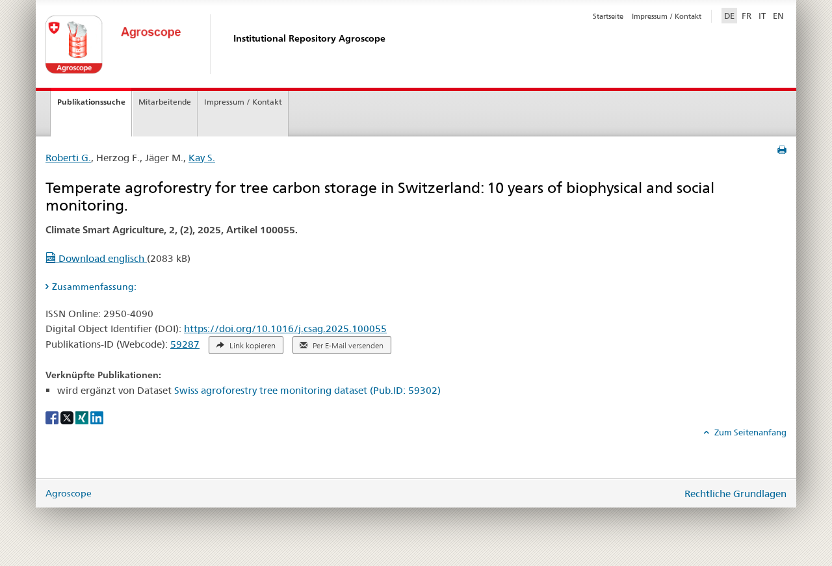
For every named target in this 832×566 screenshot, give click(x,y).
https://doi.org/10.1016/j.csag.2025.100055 (285, 328)
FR (746, 15)
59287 (185, 344)
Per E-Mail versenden (347, 345)
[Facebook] (53, 417)
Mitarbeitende (164, 102)
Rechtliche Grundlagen (735, 493)
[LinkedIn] (96, 417)
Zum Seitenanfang (749, 432)
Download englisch (101, 258)
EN (778, 15)
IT (762, 15)
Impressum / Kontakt (666, 16)
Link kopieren (252, 345)
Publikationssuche (91, 102)
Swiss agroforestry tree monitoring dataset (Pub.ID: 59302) (307, 390)
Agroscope (69, 493)
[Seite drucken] (781, 150)
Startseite (608, 16)
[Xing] (82, 417)
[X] (67, 417)
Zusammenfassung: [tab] (94, 286)
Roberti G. (68, 157)
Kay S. (201, 157)
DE (730, 15)
